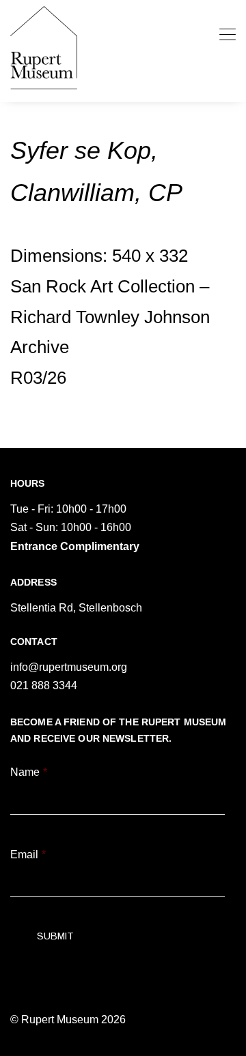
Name (28, 772)
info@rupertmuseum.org (68, 667)
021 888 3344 (43, 685)
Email (28, 854)
